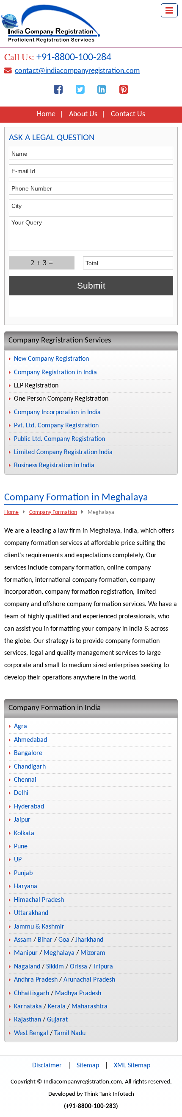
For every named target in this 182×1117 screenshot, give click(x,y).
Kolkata (24, 833)
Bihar (45, 940)
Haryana (25, 886)
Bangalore (28, 753)
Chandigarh (30, 766)
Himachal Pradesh (39, 900)
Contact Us (128, 114)
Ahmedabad (30, 740)
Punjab (23, 873)
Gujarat (57, 1019)
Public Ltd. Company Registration (59, 439)
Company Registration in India (55, 372)
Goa (63, 940)
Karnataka (28, 1006)
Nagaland (27, 966)
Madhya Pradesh (78, 993)
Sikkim (55, 966)
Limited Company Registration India (63, 452)
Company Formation (53, 512)
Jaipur (22, 820)
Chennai (25, 780)
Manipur (26, 953)
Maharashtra (90, 1006)
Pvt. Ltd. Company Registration (56, 425)
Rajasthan (27, 1019)
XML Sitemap (132, 1065)
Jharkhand (89, 940)
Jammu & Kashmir (39, 926)
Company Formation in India (54, 708)
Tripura (103, 966)
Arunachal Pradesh (89, 980)
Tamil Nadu (69, 1033)
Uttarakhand (31, 913)
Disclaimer (47, 1065)
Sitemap (88, 1065)
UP (18, 859)
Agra (20, 726)
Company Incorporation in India (57, 412)
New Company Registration (51, 359)
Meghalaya (59, 953)
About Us (83, 114)
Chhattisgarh (31, 993)
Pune (21, 846)
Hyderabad (29, 806)
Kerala (57, 1006)
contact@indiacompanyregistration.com (77, 71)
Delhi (21, 793)
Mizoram (92, 953)
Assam (23, 940)
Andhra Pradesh (36, 980)
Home (46, 114)
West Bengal (31, 1033)
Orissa (78, 966)
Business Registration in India (54, 465)
